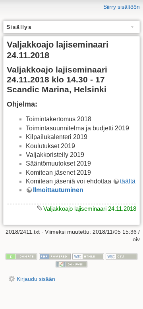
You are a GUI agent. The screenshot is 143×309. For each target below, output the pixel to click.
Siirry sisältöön (121, 7)
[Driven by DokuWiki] (71, 264)
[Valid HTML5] (88, 256)
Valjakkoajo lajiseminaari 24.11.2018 (89, 208)
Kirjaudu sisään (36, 279)
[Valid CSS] (121, 256)
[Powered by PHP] (55, 256)
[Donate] (21, 256)
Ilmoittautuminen (58, 190)
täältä (127, 181)
